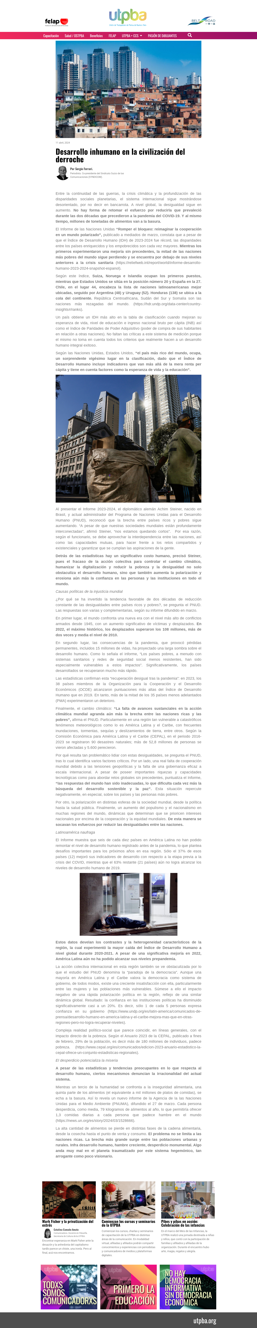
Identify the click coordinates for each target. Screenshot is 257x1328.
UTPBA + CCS (130, 35)
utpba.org (204, 1320)
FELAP (112, 35)
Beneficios (96, 35)
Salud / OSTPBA (74, 35)
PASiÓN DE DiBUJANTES (162, 35)
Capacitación (51, 35)
